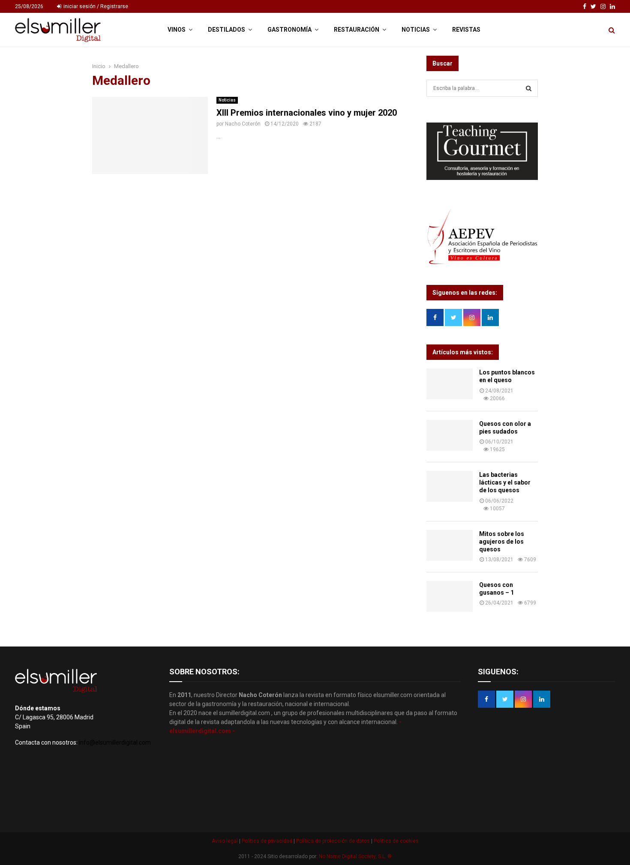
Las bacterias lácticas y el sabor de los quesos (505, 482)
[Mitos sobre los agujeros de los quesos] (449, 545)
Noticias (416, 29)
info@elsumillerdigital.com (115, 742)
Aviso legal (225, 841)
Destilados (226, 29)
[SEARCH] (528, 88)
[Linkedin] (612, 6)
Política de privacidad (268, 841)
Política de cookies (395, 841)
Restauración (356, 29)
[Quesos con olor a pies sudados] (449, 435)
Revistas (466, 29)
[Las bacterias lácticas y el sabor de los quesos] (449, 486)
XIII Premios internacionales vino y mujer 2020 (306, 113)
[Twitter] (593, 6)
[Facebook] (584, 6)
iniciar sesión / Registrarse (95, 6)
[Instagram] (603, 6)
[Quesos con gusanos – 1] (449, 596)
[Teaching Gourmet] (482, 177)
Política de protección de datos (333, 841)
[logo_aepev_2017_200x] (482, 263)
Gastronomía (289, 29)
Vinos (177, 29)
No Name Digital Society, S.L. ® (355, 856)
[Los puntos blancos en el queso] (449, 383)
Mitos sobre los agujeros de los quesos (501, 541)
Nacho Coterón (243, 124)
